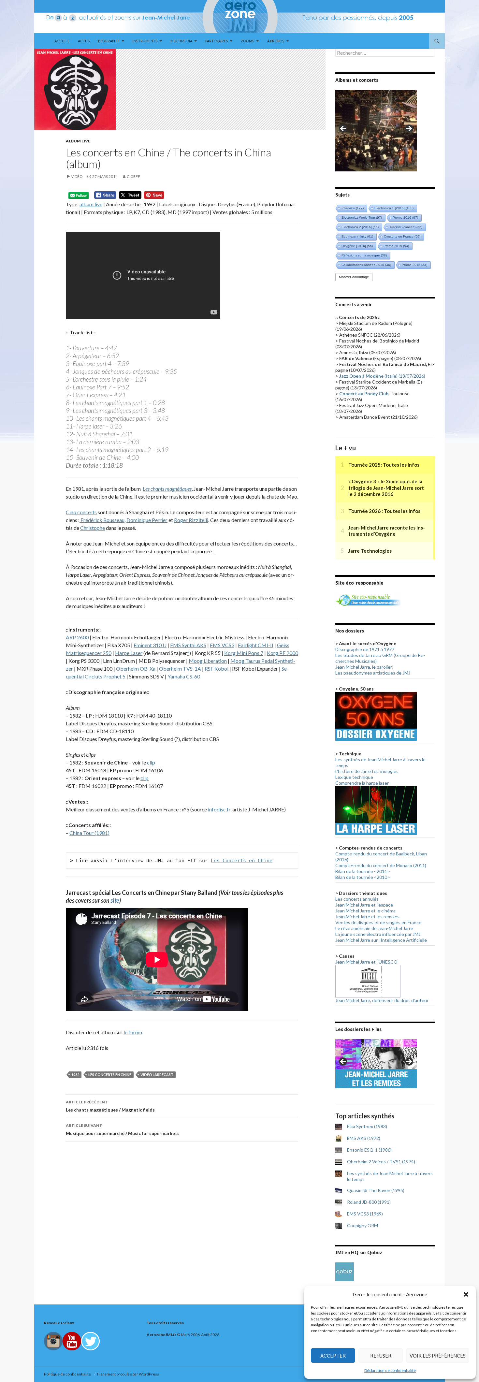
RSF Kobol (216, 668)
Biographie (109, 41)
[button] (466, 1294)
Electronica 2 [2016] (360, 227)
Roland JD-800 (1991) (369, 1202)
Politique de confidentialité (68, 1374)
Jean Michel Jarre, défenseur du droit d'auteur (381, 1000)
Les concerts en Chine (109, 1074)
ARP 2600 (77, 637)
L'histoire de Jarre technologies (367, 771)
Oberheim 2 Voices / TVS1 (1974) (381, 1161)
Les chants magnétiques (167, 489)
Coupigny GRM (362, 1225)
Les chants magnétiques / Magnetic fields (110, 1106)
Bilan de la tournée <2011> (362, 871)
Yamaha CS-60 (183, 676)
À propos (275, 41)
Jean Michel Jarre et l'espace (364, 905)
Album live (78, 140)
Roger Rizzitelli (191, 520)
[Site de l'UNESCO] (367, 980)
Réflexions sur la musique (364, 255)
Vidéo (77, 176)
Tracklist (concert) (405, 227)
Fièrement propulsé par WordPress (128, 1374)
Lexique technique (354, 777)
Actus (84, 41)
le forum (132, 1032)
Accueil (61, 41)
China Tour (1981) (89, 833)
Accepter (333, 1356)
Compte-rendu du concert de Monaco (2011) (380, 865)
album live (91, 204)
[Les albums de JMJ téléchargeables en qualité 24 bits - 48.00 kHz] (344, 1271)
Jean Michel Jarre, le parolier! (364, 667)
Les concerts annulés (357, 899)
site (114, 900)
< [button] (343, 129)
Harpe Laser (128, 653)
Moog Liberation (208, 661)
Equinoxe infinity (357, 236)
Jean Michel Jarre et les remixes (367, 916)
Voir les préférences (438, 1356)
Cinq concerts (81, 512)
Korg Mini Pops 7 (243, 653)
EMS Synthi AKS (188, 645)
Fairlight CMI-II (255, 645)
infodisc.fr (219, 809)
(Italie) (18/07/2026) (382, 376)
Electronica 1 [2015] (394, 208)
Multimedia (181, 41)
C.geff (133, 176)
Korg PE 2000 (282, 653)
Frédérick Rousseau (102, 520)
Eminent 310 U (150, 645)
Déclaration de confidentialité (390, 1370)
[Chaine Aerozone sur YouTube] (72, 1340)
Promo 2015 (396, 246)
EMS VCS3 (222, 645)
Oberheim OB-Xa (135, 668)
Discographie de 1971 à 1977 (364, 649)
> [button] (409, 129)
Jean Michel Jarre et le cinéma (365, 910)
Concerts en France (402, 236)
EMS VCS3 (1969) (365, 1213)
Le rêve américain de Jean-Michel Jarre (374, 928)
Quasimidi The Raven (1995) (375, 1190)
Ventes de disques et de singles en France (378, 922)
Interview (352, 208)
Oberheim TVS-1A (180, 668)
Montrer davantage (354, 277)
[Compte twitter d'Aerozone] (90, 1340)
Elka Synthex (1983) (367, 1126)
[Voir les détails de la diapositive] (376, 130)
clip (151, 762)
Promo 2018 (414, 265)
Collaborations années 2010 (366, 265)
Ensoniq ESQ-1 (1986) (369, 1150)
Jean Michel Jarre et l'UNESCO (366, 962)
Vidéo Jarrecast (156, 1074)
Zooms (247, 41)
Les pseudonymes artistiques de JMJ (372, 673)
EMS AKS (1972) (363, 1138)
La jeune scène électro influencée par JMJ (377, 934)
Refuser (380, 1356)
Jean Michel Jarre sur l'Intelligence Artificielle (381, 940)
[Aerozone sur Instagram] (53, 1340)
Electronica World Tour (361, 217)
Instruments (145, 41)
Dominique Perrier (146, 520)
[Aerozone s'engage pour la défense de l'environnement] (367, 599)
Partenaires (216, 41)
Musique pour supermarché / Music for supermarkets (123, 1129)
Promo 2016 (405, 217)
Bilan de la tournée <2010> (362, 877)
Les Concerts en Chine (241, 861)
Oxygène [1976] (357, 246)
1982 (75, 1074)
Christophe (92, 528)
